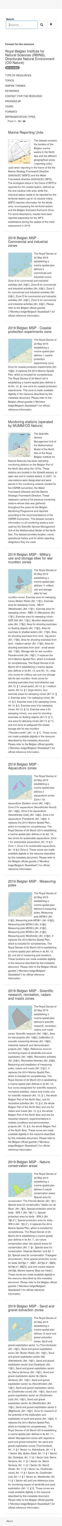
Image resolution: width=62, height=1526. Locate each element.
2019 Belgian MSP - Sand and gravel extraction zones (31, 1307)
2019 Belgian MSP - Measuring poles (32, 883)
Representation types (20, 116)
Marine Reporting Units (25, 132)
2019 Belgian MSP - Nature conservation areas (29, 1163)
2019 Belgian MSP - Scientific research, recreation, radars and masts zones (30, 994)
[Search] (42, 25)
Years (9, 106)
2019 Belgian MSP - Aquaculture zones (23, 766)
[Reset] (51, 25)
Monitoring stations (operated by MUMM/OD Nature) (30, 423)
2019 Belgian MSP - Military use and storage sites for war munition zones (30, 558)
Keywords (12, 91)
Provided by (13, 101)
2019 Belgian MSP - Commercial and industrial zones (28, 241)
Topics (9, 80)
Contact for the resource (23, 96)
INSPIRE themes (15, 85)
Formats (11, 111)
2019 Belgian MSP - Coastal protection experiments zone (29, 329)
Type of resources (18, 75)
